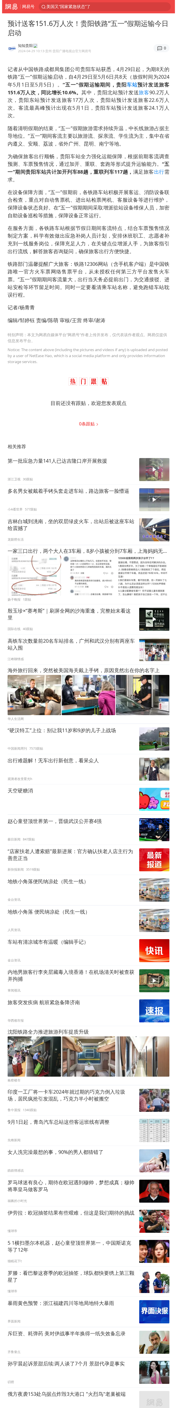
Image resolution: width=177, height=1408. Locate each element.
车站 (132, 84)
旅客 (144, 92)
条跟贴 (87, 424)
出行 (159, 171)
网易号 (28, 6)
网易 (11, 6)
